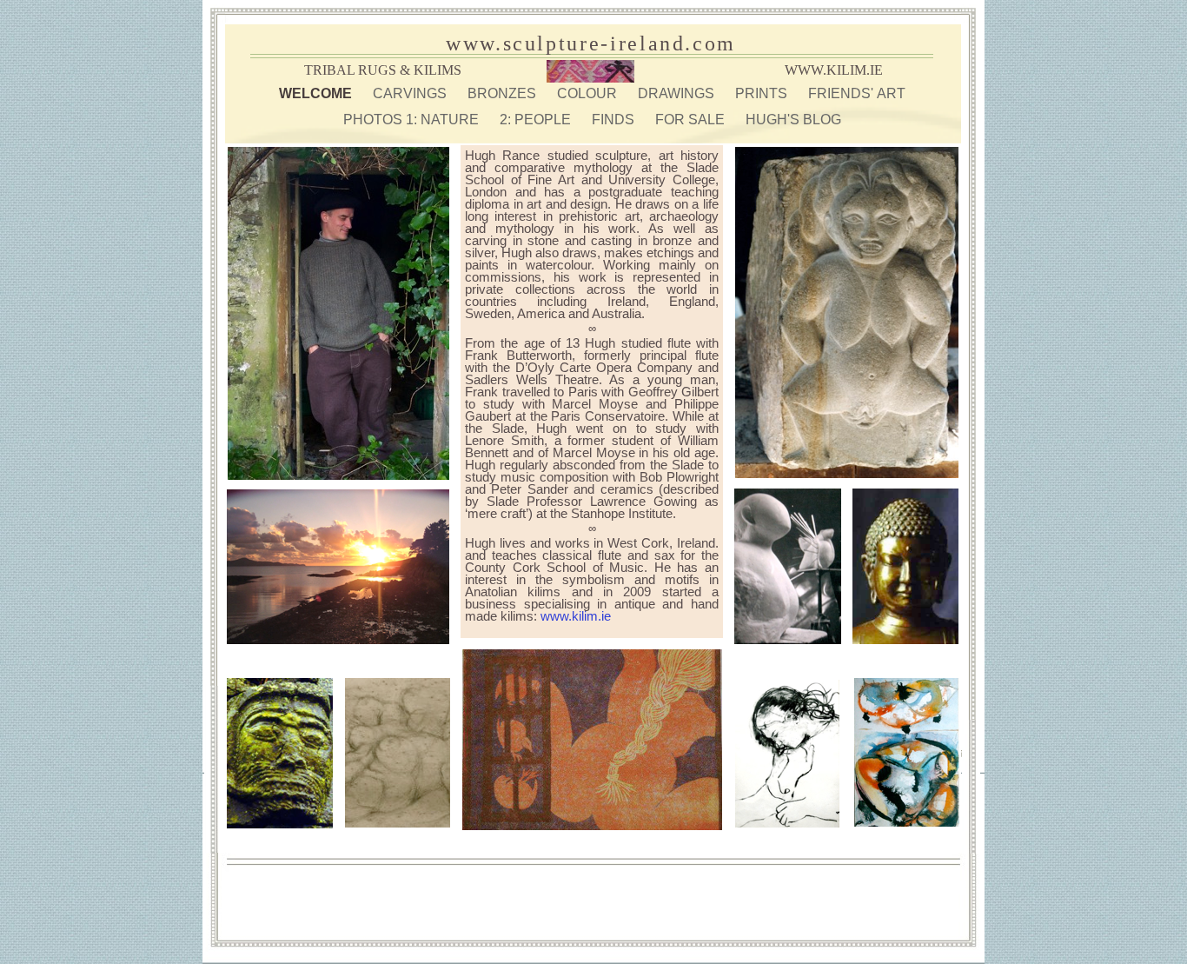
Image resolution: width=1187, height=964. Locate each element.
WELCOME (317, 93)
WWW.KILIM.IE (834, 70)
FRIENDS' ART (856, 93)
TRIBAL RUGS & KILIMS (382, 70)
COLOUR (588, 93)
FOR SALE (691, 119)
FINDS (615, 119)
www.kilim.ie (575, 615)
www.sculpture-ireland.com (591, 43)
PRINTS (763, 93)
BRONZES (504, 93)
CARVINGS (411, 93)
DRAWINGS (678, 93)
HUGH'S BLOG (793, 119)
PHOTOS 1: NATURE (412, 119)
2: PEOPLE (537, 119)
